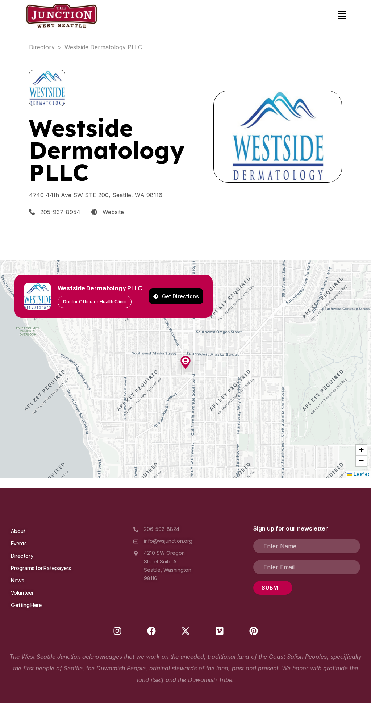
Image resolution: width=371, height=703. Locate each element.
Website (112, 212)
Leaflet (360, 473)
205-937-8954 (59, 212)
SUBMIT (273, 588)
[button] (342, 16)
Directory (42, 47)
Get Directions (180, 296)
